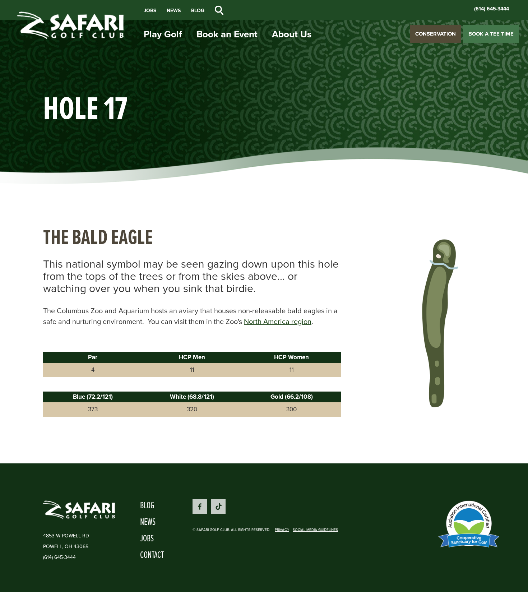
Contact (152, 554)
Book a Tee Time (491, 34)
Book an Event (227, 34)
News (174, 10)
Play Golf (163, 34)
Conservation (435, 34)
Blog (197, 10)
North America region (277, 321)
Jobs (150, 10)
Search (219, 10)
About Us (291, 34)
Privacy (282, 529)
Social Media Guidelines (315, 529)
